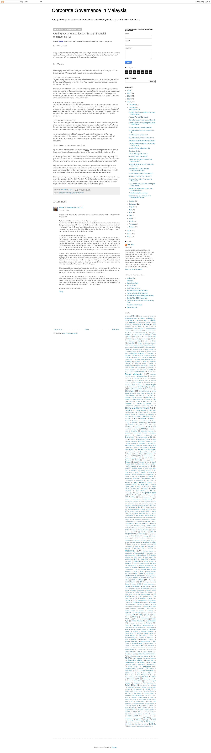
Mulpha (147, 582)
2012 (129, 233)
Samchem (142, 647)
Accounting (128, 320)
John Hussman (148, 515)
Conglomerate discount (132, 405)
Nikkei (154, 590)
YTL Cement (149, 722)
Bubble (151, 369)
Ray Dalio (142, 635)
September (133, 204)
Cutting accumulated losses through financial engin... (141, 160)
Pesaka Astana (130, 610)
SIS (136, 670)
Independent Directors (132, 493)
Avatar (61, 207)
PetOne (141, 610)
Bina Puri (127, 357)
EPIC (132, 439)
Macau (136, 546)
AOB (146, 334)
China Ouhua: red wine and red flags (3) (142, 120)
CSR (146, 412)
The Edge (148, 689)
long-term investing (149, 542)
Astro (139, 341)
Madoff (143, 546)
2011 (129, 236)
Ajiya (140, 322)
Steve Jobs (128, 681)
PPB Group (128, 619)
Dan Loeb (128, 416)
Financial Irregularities (147, 449)
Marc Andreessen (130, 555)
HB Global (136, 478)
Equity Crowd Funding (143, 439)
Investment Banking (150, 501)
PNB (140, 615)
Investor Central (143, 505)
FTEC (134, 456)
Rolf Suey (130, 281)
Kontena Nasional (132, 527)
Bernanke (128, 355)
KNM (142, 525)
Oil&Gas (142, 598)
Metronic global (144, 567)
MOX (152, 577)
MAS (135, 559)
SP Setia (145, 677)
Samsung (150, 647)
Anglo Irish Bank (149, 330)
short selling (140, 662)
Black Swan (152, 357)
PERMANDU (150, 608)
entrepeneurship (142, 437)
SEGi (131, 656)
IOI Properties (131, 507)
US (126, 705)
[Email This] (80, 190)
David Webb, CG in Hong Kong (137, 298)
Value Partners (142, 707)
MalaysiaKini (128, 553)
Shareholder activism (135, 660)
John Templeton (139, 517)
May (130, 215)
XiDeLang (139, 720)
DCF (135, 419)
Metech (127, 567)
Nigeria (148, 590)
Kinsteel (153, 523)
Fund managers (148, 456)
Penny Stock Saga (150, 606)
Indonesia (151, 495)
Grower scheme (129, 476)
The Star (128, 693)
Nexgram (133, 590)
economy (134, 431)
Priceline (136, 619)
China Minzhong (144, 391)
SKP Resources (129, 672)
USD (145, 705)
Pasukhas (139, 604)
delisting (143, 419)
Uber (149, 699)
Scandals (127, 654)
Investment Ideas (133, 503)
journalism (149, 517)
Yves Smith (137, 724)
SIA (149, 662)
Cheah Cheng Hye (143, 387)
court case (152, 410)
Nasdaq (127, 586)
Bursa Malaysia (132, 307)
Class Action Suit (138, 399)
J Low (148, 509)
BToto (144, 369)
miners (135, 571)
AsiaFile (136, 339)
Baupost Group (137, 349)
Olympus (127, 600)
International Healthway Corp (133, 501)
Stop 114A (147, 681)
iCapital (144, 489)
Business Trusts (142, 376)
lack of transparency (78, 192)
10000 (127, 316)
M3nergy (129, 546)
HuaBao (146, 486)
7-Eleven (142, 318)
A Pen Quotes (131, 285)
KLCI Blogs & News (133, 288)
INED (126, 497)
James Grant (145, 511)
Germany (145, 460)
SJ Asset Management (146, 670)
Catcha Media (139, 380)
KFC (154, 521)
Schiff (134, 654)
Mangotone (150, 553)
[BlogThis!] (82, 190)
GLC (135, 462)
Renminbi (143, 639)
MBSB (147, 563)
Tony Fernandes (137, 695)
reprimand (134, 641)
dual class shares (140, 427)
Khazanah (130, 523)
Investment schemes (131, 505)
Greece (134, 474)
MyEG (139, 584)
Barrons (147, 347)
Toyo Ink (146, 695)
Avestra (140, 343)
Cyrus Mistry (141, 414)
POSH (134, 617)
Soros (151, 675)
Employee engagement (144, 435)
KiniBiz (145, 523)
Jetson (154, 513)
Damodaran (150, 414)
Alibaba (146, 324)
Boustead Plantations (140, 365)
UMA (142, 701)
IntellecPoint (131, 278)
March (131, 221)
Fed (154, 445)
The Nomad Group (148, 691)
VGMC (134, 709)
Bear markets (149, 349)
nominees (150, 592)
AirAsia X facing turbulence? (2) (139, 148)
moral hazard (144, 577)
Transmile (133, 697)
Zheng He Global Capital (144, 726)
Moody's (135, 577)
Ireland (152, 507)
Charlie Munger (150, 385)
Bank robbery (129, 347)
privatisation (152, 621)
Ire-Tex (146, 507)
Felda (135, 447)
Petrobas (150, 610)
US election (132, 705)
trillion (151, 697)
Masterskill (144, 559)
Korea (152, 527)
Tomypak (127, 695)
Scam (138, 651)
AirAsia (153, 320)
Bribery (133, 367)
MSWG (140, 580)
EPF (126, 439)
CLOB (130, 401)
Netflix (137, 588)
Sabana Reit (128, 647)
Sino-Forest (128, 670)
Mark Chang (138, 557)
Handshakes (141, 476)
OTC (134, 600)
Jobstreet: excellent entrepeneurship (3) (142, 141)
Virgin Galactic (149, 709)
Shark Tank (149, 660)
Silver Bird (141, 664)
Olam (150, 598)
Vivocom (127, 711)
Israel (143, 509)
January (132, 227)
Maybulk (128, 563)
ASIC (151, 339)
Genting (137, 460)
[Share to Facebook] (87, 190)
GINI (151, 460)
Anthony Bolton (137, 334)
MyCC (133, 584)
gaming (134, 458)
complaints (128, 403)
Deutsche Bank (145, 420)
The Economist (137, 689)
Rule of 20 (151, 645)
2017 (129, 93)
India (129, 495)
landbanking (141, 534)
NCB (152, 586)
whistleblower (128, 718)
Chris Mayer (142, 395)
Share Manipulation (150, 658)
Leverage (145, 536)
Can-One (144, 378)
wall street (128, 714)
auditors (153, 341)
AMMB (141, 328)
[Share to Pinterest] (89, 190)
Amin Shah (149, 326)
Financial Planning (145, 452)
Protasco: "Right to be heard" (138, 157)
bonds (136, 363)
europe (134, 443)
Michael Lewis (145, 569)
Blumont (137, 361)
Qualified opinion (141, 629)
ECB (149, 429)
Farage (138, 445)
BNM (144, 361)
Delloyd (151, 418)
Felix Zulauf (143, 447)
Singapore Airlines (130, 668)
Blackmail (129, 359)
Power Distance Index (147, 617)
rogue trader (135, 645)
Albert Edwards (136, 324)
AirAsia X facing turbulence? (138, 154)
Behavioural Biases (130, 351)
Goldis (127, 468)
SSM (138, 679)
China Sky (150, 393)
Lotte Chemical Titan (144, 544)
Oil (136, 598)
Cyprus (133, 414)
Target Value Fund (145, 685)
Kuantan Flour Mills (143, 529)
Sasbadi (151, 649)
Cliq (154, 399)
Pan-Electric (136, 602)
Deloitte (127, 420)
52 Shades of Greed (131, 318)
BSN (138, 369)
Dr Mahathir (150, 425)
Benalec (141, 351)
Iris (126, 509)
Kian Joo (137, 523)
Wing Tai (146, 718)
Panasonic (145, 602)
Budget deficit (129, 371)
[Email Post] (76, 189)
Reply (61, 292)
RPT (142, 645)
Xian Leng (130, 720)
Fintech (129, 453)
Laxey (149, 534)
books (151, 363)
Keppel (148, 521)
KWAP (135, 532)
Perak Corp (140, 608)
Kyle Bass (144, 532)
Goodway (133, 470)
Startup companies (147, 679)
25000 (152, 316)
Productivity (132, 623)
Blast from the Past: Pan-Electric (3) (140, 176)
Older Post (115, 330)
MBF (135, 563)
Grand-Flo (151, 472)
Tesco (128, 689)
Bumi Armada (139, 372)
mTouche (150, 580)
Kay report (130, 521)
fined (154, 452)
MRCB (133, 580)
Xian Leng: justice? (135, 151)
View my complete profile (133, 269)
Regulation (150, 637)
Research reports (145, 641)
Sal (136, 647)
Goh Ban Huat (143, 466)
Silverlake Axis (151, 664)
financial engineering (65, 192)
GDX (145, 458)
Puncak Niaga (150, 627)
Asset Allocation (129, 341)
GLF (148, 462)
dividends (130, 425)
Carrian (129, 380)
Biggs (146, 355)
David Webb (147, 416)
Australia (131, 343)
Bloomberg (128, 361)
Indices (136, 495)
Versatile (127, 709)
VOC (134, 711)
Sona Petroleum (142, 675)
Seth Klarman (144, 656)
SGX (127, 658)
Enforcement (129, 437)
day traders (128, 418)
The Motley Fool (135, 691)
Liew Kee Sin (143, 538)
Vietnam (140, 709)
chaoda (140, 385)
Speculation (131, 679)
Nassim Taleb (136, 586)
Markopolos (128, 559)
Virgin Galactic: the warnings (138, 193)
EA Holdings (135, 429)
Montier (129, 577)
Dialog (154, 420)
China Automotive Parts (135, 389)
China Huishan (149, 389)
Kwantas (127, 532)
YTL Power (128, 724)
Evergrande (142, 443)
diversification (152, 422)
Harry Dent (128, 478)
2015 (129, 99)
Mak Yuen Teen (139, 548)
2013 (129, 230)
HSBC (139, 486)
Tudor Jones (142, 699)
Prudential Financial (147, 625)
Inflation (133, 497)
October (132, 201)
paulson (132, 606)
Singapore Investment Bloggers (137, 290)
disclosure (142, 422)
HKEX (134, 484)
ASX (146, 341)
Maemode (150, 546)
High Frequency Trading (143, 482)
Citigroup (127, 397)
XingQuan (147, 720)
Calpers (129, 378)
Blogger (114, 747)
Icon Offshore (140, 490)
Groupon (150, 474)
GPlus (136, 472)
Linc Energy (135, 540)
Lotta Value (131, 544)
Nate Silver (146, 586)
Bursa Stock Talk (132, 283)
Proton (127, 625)
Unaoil (149, 701)
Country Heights (141, 410)
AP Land (153, 334)
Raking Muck (129, 633)
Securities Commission (134, 305)
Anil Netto (128, 332)
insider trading (147, 499)
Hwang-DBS (135, 488)
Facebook (150, 443)
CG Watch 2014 (130, 385)
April (130, 218)
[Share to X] (85, 190)
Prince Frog (145, 619)
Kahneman (145, 519)
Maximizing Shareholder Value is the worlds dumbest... (141, 189)
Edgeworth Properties (147, 431)
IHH (151, 490)
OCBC (140, 596)
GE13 (151, 458)
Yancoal (135, 722)
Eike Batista (137, 433)
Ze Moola (152, 724)
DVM (154, 427)
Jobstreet (130, 515)
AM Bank (138, 326)
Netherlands (144, 588)
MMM (141, 573)
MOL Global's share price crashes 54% (141, 138)
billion (152, 355)
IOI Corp (153, 505)
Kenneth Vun (140, 521)
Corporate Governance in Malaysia (89, 10)
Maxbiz (153, 559)
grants (127, 474)
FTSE (139, 456)
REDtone (141, 637)
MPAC (126, 580)
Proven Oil (135, 625)
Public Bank (128, 627)
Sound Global (129, 677)
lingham (143, 540)
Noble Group (139, 592)
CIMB (151, 395)
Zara (145, 724)
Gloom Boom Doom (143, 464)
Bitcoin (144, 357)
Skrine (138, 672)
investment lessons (147, 503)
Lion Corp (151, 540)
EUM (128, 443)
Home (87, 330)
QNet (132, 629)
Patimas (147, 604)
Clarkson (127, 399)
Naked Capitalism (149, 584)
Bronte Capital (129, 369)
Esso (148, 441)
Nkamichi (129, 592)
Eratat (154, 439)
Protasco (149, 623)
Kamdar (153, 519)
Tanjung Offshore (131, 685)
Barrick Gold (139, 347)
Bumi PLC (151, 371)
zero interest (131, 726)
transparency (143, 697)
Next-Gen (141, 590)
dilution (134, 422)
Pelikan (139, 606)
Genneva (128, 460)
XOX (154, 720)
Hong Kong (144, 484)
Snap (132, 675)
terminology (152, 687)
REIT (126, 639)
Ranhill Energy (148, 633)
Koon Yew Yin (144, 527)
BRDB (151, 365)
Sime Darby (132, 666)
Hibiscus (127, 482)
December (132, 104)
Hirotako (127, 484)
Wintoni (153, 718)
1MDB (133, 316)
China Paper (140, 393)
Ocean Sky (147, 596)
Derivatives (135, 420)
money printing (151, 575)
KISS (128, 525)
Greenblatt (142, 474)
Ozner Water (152, 600)
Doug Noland (140, 425)
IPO (139, 507)
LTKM (154, 544)
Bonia (144, 363)
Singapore (147, 666)
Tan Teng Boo (148, 683)
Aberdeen (150, 318)
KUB (152, 529)
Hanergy (150, 476)
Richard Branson (137, 643)
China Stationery (130, 395)
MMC (135, 573)
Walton (146, 714)
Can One (136, 378)
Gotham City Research (144, 470)
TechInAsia (130, 687)
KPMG (127, 529)
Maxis (129, 561)
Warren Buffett (133, 716)
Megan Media (132, 565)
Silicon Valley (131, 664)
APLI (134, 337)
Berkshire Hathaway (137, 353)
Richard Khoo (149, 643)
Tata (154, 685)
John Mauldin (129, 517)
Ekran (145, 433)
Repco (127, 641)
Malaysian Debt (139, 553)
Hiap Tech (150, 480)
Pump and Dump (138, 627)
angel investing (137, 330)
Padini (128, 602)
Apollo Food (141, 337)
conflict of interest (144, 403)
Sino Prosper (149, 668)
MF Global (130, 569)
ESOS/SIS (141, 441)
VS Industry (150, 711)
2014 (129, 102)
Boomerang (128, 365)
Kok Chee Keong (151, 525)
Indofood (142, 495)
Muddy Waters (130, 582)
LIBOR (134, 538)
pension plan (131, 608)
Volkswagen (141, 711)
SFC (152, 656)
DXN (128, 429)
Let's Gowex (135, 536)
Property (140, 623)
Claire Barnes (149, 397)
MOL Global (149, 573)
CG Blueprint (137, 382)
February (132, 224)
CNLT (151, 401)
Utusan (151, 705)
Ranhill (139, 633)
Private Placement (138, 621)
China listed (129, 391)
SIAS (154, 662)
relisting (133, 639)
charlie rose (131, 387)
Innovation (146, 497)
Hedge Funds (146, 478)
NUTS (133, 596)
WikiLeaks (138, 718)
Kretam (134, 529)
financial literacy (133, 452)
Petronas (128, 613)
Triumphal (128, 699)
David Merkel (136, 416)
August (131, 207)
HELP (154, 478)
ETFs (154, 441)
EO (151, 437)
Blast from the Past (147, 359)
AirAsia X (132, 322)
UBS (132, 701)
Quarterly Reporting (147, 631)
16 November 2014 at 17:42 (74, 207)
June (131, 212)
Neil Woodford (129, 588)
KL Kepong (135, 525)
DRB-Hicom (128, 427)
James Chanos (134, 511)
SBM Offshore (129, 651)
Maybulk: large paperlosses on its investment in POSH (140, 196)
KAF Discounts (136, 519)
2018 (129, 90)
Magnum (127, 548)
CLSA (138, 401)
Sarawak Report (141, 649)
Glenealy (141, 462)
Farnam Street (147, 445)
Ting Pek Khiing (148, 693)
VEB (152, 707)
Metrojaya (134, 567)
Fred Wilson (149, 453)
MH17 (137, 569)
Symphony (137, 683)
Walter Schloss (138, 714)
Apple (130, 339)
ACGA (139, 320)
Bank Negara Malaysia (146, 345)
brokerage (151, 367)
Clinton (148, 399)
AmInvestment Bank (131, 328)
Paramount (130, 604)
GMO (154, 464)
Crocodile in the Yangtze (134, 412)
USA (140, 705)
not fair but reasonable (143, 594)
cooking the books (147, 405)
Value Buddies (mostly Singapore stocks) (140, 295)
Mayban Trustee (148, 561)
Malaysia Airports (148, 551)
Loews (127, 542)
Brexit (126, 367)
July (130, 210)
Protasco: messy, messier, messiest (140, 127)
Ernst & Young (131, 441)
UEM (137, 701)
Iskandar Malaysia (134, 509)
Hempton (130, 480)
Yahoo (129, 722)
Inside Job (136, 499)
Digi (128, 422)
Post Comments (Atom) (70, 333)
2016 (129, 96)
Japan (154, 511)
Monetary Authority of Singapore (134, 575)
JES (148, 513)
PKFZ (151, 612)
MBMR (141, 563)
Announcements (140, 332)
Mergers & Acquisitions (146, 565)
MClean (153, 563)
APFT (129, 337)
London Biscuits (135, 542)
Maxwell (137, 561)
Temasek (143, 687)
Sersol (136, 656)
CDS (146, 380)
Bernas (135, 355)
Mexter (154, 567)
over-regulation (142, 600)
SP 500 (137, 677)
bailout (147, 343)
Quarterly (135, 631)
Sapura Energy (129, 649)
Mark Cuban (149, 557)
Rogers (127, 645)
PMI (133, 615)
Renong (151, 639)
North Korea (128, 594)
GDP (140, 458)
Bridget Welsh (142, 367)
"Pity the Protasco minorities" (138, 135)
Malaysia (129, 550)
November (132, 107)
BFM (141, 355)
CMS (144, 401)
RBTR (151, 635)
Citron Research (137, 397)
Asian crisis (144, 339)
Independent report (149, 493)
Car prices (153, 378)
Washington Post (148, 716)
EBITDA (143, 429)
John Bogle (138, 515)
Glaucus (128, 462)
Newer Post (58, 330)
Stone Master (138, 681)
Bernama (150, 353)
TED (137, 687)
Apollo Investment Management (137, 293)
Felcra (129, 447)
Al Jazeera (147, 322)
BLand (137, 359)
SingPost (140, 668)
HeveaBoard (139, 480)
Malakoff (150, 548)
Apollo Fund (152, 337)
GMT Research (131, 466)
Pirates (145, 612)
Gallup (127, 458)
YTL (142, 722)
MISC (141, 571)
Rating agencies (130, 635)
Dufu (149, 427)
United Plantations (138, 703)
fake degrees (129, 445)
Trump (134, 699)
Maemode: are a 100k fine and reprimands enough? (139, 169)
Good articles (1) (134, 109)
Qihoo (126, 629)
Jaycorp (129, 513)
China (154, 387)
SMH (126, 675)
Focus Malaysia (138, 453)
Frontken (127, 456)
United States (150, 703)
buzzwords (153, 376)
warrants (153, 714)
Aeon (145, 320)
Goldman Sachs (137, 468)
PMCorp (127, 615)
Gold (151, 466)
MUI (141, 582)
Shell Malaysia (129, 662)
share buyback (137, 658)
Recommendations (130, 637)
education (128, 433)
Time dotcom (137, 693)
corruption (128, 410)
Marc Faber (142, 555)
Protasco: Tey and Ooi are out (138, 117)
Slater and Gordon (148, 672)
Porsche (147, 615)
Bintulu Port (136, 357)
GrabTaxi (143, 472)
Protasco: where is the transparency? (141, 173)
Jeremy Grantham (139, 513)
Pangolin (153, 602)
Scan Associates (148, 651)
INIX (139, 497)
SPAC (154, 677)
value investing (129, 707)
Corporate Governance (137, 408)
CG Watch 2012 (149, 382)
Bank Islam (134, 345)
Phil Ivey (137, 612)
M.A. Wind (130, 245)
